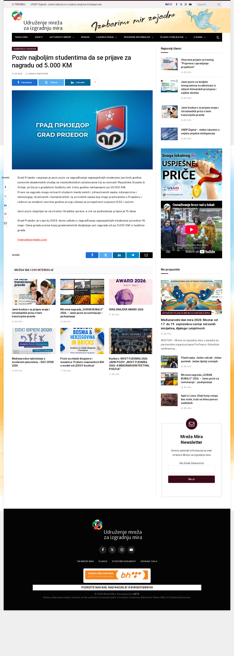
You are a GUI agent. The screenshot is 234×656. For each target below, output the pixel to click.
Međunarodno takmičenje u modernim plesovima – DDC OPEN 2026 (33, 362)
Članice (103, 561)
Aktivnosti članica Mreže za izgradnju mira (186, 313)
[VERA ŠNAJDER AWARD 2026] (131, 292)
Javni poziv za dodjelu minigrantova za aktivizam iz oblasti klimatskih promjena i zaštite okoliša (198, 87)
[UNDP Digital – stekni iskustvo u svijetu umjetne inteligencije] (169, 134)
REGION (85, 37)
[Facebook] (5, 187)
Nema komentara (38, 74)
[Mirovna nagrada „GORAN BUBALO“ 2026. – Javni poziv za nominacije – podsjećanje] (82, 292)
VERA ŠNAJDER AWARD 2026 (126, 309)
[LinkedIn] (5, 205)
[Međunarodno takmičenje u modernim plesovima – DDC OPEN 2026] (34, 341)
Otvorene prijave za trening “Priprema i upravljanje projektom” (197, 63)
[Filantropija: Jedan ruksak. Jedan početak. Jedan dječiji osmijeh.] (169, 362)
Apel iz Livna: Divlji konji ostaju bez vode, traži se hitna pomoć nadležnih (199, 399)
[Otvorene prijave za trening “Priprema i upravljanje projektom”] (169, 64)
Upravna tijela (148, 561)
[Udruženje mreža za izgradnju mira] (37, 20)
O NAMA (198, 37)
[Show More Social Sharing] (95, 82)
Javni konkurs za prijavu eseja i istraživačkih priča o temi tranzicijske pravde (31, 313)
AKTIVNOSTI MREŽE (60, 37)
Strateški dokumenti (124, 561)
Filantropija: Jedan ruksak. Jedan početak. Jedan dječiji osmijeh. (201, 359)
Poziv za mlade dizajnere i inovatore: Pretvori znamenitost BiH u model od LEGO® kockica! (82, 362)
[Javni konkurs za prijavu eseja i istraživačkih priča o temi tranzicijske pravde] (34, 292)
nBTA (136, 594)
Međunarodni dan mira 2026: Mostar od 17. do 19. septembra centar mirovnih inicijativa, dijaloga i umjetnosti (189, 324)
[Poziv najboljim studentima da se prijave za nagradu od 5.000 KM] (82, 129)
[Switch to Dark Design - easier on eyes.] (217, 37)
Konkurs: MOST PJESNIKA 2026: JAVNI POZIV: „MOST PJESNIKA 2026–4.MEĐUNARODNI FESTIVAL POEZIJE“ (129, 363)
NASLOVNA (21, 37)
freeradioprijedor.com (32, 239)
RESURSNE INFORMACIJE (137, 37)
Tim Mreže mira (85, 561)
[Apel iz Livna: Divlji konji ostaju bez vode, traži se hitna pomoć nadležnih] (169, 400)
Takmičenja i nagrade (24, 49)
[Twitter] (5, 196)
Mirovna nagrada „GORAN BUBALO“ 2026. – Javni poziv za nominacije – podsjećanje (81, 313)
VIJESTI (39, 37)
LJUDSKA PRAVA (105, 37)
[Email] (5, 223)
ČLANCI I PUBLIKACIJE (172, 37)
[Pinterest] (5, 214)
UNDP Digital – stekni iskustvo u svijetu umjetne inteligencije (66, 4)
